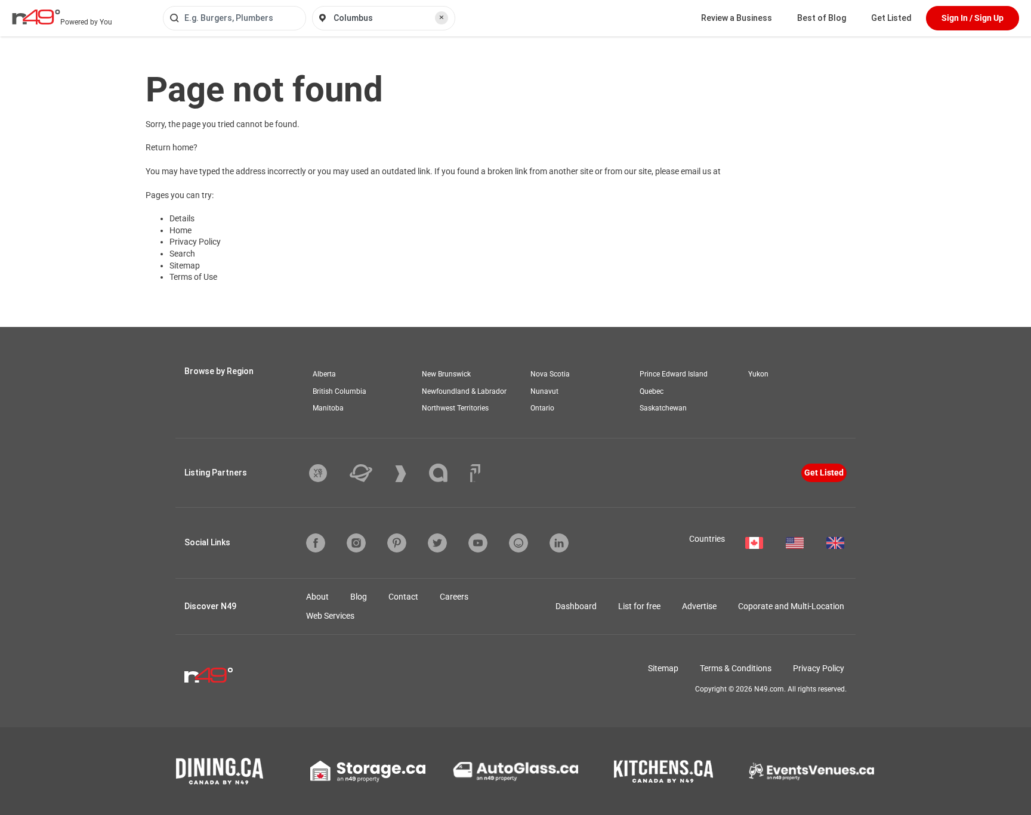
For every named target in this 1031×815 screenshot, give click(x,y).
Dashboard (576, 606)
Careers (454, 596)
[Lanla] (447, 473)
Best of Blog (821, 18)
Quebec (651, 391)
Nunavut (544, 391)
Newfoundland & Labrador (464, 391)
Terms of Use (193, 277)
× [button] (441, 17)
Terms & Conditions (735, 668)
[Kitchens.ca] (663, 771)
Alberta (324, 374)
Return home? (171, 147)
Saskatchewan (663, 408)
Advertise (699, 606)
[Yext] (327, 473)
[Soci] (475, 473)
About (317, 596)
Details (182, 218)
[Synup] (410, 474)
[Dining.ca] (220, 771)
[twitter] (437, 543)
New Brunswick (446, 374)
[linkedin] (559, 543)
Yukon (758, 374)
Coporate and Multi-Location (791, 606)
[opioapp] (518, 543)
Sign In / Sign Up (973, 18)
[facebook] (316, 543)
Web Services (330, 615)
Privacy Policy (195, 241)
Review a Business (736, 18)
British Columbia (339, 391)
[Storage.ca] (368, 771)
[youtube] (478, 543)
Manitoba (328, 408)
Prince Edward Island (674, 374)
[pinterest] (397, 543)
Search (182, 253)
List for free (639, 606)
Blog (358, 596)
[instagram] (356, 543)
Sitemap (184, 265)
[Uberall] (370, 473)
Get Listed (891, 18)
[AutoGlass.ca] (515, 771)
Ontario (542, 408)
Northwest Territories (455, 408)
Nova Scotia (550, 374)
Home (180, 230)
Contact (403, 596)
